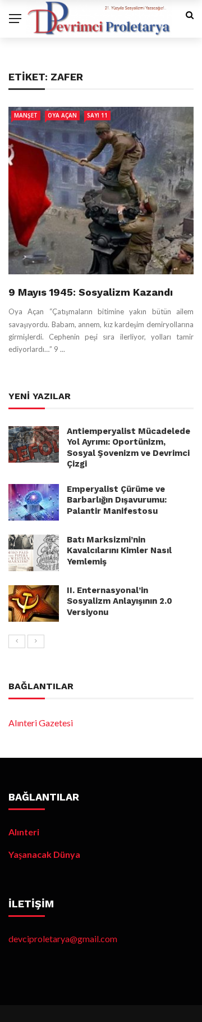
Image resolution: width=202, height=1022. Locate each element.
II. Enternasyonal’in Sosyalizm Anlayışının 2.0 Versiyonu (119, 601)
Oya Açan (62, 115)
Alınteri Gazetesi (40, 722)
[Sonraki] (35, 641)
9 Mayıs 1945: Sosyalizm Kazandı (90, 292)
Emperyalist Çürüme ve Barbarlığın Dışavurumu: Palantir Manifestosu (117, 500)
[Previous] (16, 641)
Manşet (26, 115)
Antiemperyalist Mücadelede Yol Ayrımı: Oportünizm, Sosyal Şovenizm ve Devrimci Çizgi (128, 447)
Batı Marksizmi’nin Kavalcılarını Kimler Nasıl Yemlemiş (119, 551)
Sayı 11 (97, 115)
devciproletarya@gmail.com (62, 938)
